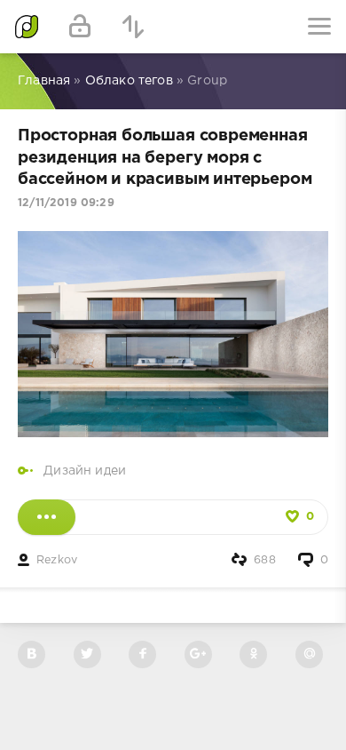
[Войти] (79, 26)
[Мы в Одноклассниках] (253, 654)
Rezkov (56, 560)
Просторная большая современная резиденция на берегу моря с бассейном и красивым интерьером (164, 158)
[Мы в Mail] (309, 654)
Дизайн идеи (84, 471)
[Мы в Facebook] (142, 654)
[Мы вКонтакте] (31, 654)
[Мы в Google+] (198, 654)
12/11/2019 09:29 (66, 203)
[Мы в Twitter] (87, 654)
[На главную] (26, 26)
